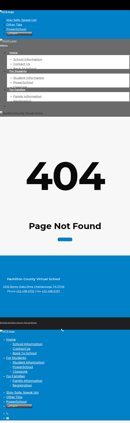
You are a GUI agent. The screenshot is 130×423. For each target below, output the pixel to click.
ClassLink (20, 371)
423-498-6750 (25, 291)
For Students (16, 358)
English (13, 33)
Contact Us (21, 348)
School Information (27, 344)
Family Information (27, 381)
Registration (22, 385)
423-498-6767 (51, 291)
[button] (3, 45)
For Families (15, 376)
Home (11, 339)
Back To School (25, 353)
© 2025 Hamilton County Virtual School (18, 322)
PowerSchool (23, 367)
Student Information (28, 362)
